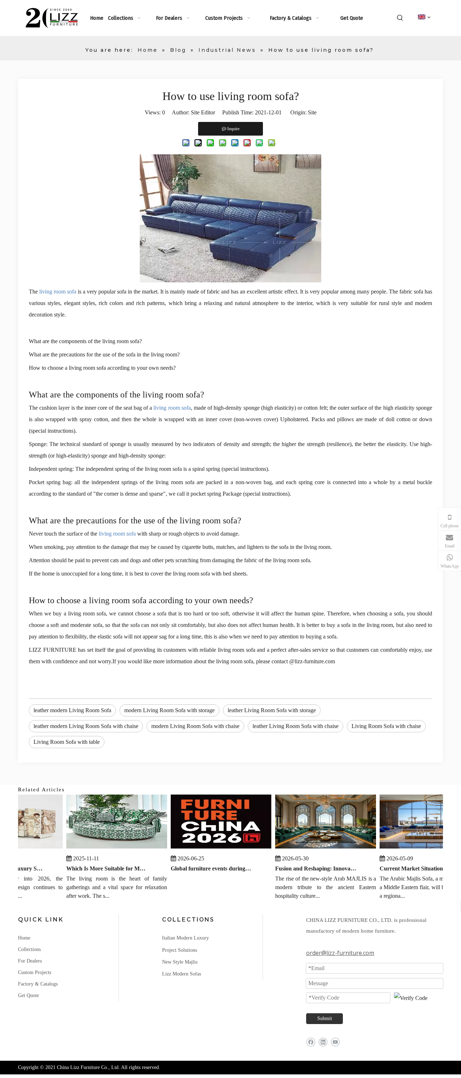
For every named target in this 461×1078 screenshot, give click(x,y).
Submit (324, 1018)
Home (24, 938)
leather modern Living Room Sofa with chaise (85, 726)
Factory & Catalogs (38, 984)
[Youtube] (335, 1042)
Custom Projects (34, 972)
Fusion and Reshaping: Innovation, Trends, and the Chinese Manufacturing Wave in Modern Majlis (309, 868)
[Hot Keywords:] (400, 18)
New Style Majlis (179, 962)
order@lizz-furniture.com (340, 953)
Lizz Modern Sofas (181, 974)
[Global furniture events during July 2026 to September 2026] (214, 848)
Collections (29, 949)
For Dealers (30, 961)
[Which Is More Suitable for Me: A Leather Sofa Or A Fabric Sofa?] (110, 848)
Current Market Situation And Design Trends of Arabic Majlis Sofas (414, 868)
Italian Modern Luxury (185, 938)
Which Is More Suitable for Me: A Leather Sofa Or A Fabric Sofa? (100, 868)
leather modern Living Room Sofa (72, 710)
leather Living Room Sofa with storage (272, 710)
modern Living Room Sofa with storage (169, 710)
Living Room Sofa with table (66, 742)
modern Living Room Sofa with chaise (195, 726)
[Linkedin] (322, 1042)
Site (312, 112)
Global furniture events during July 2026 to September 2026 (205, 868)
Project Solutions (179, 950)
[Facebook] (310, 1042)
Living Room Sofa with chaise (386, 726)
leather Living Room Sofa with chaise (295, 726)
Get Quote (28, 995)
